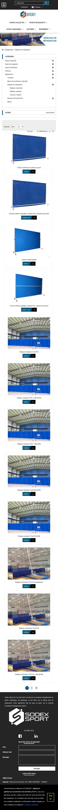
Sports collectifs (17, 22)
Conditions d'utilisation (31, 805)
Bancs (9, 102)
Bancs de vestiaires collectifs (17, 81)
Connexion (24, 7)
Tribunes (10, 78)
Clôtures (30, 29)
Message (6, 757)
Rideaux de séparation (22, 50)
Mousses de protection (15, 98)
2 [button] (31, 688)
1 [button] (27, 688)
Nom (4, 747)
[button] (36, 688)
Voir (12, 127)
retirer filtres (50, 112)
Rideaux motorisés (16, 88)
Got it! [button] (50, 797)
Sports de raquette (37, 22)
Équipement (43, 29)
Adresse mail (7, 752)
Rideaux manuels (15, 91)
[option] (35, 7)
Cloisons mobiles (15, 95)
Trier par (30, 131)
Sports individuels (14, 29)
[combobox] (32, 3)
